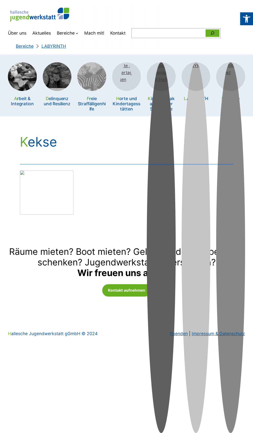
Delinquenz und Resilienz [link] (57, 101)
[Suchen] (212, 33)
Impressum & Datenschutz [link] (218, 333)
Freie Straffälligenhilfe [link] (92, 103)
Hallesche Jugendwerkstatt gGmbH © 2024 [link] (53, 333)
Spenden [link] (179, 333)
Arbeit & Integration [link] (22, 101)
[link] (246, 18)
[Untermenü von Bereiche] (77, 33)
